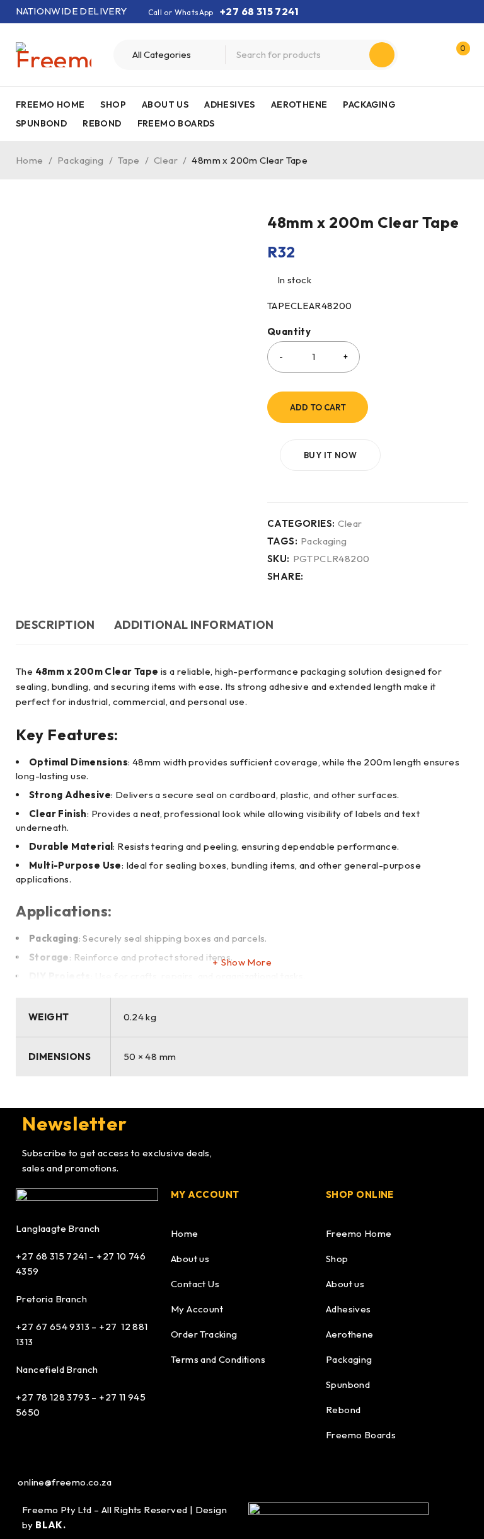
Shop (337, 1259)
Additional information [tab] (194, 624)
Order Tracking (204, 1334)
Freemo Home (358, 1233)
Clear (166, 160)
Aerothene (350, 1334)
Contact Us (195, 1284)
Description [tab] (55, 624)
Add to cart (318, 407)
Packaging (80, 160)
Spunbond (348, 1384)
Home (29, 160)
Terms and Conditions (218, 1359)
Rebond (343, 1410)
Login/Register (429, 55)
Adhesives (348, 1309)
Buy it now (330, 455)
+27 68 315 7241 (259, 11)
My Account (197, 1309)
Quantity (289, 331)
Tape (129, 160)
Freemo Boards (361, 1435)
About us (190, 1259)
